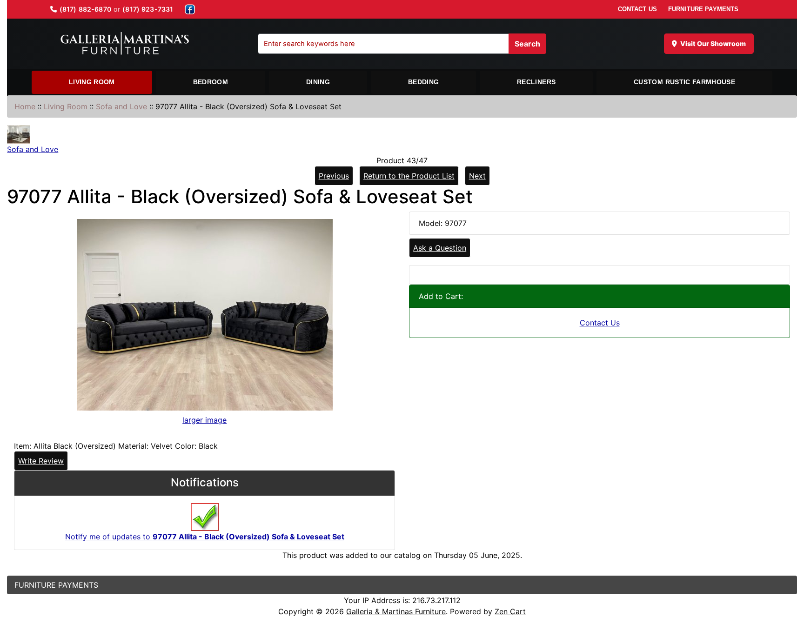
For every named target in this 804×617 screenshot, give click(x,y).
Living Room (92, 82)
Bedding (423, 82)
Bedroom (210, 82)
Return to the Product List (409, 175)
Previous (334, 175)
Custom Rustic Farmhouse (684, 82)
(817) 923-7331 (147, 9)
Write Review (41, 460)
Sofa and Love (121, 106)
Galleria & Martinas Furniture (396, 611)
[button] (787, 571)
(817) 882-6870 (85, 9)
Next (477, 175)
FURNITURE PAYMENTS (703, 9)
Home (24, 106)
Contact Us (600, 322)
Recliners (536, 82)
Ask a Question (439, 247)
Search (527, 43)
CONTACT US (637, 9)
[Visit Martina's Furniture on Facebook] (190, 9)
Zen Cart (510, 611)
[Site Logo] (124, 43)
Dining (318, 82)
